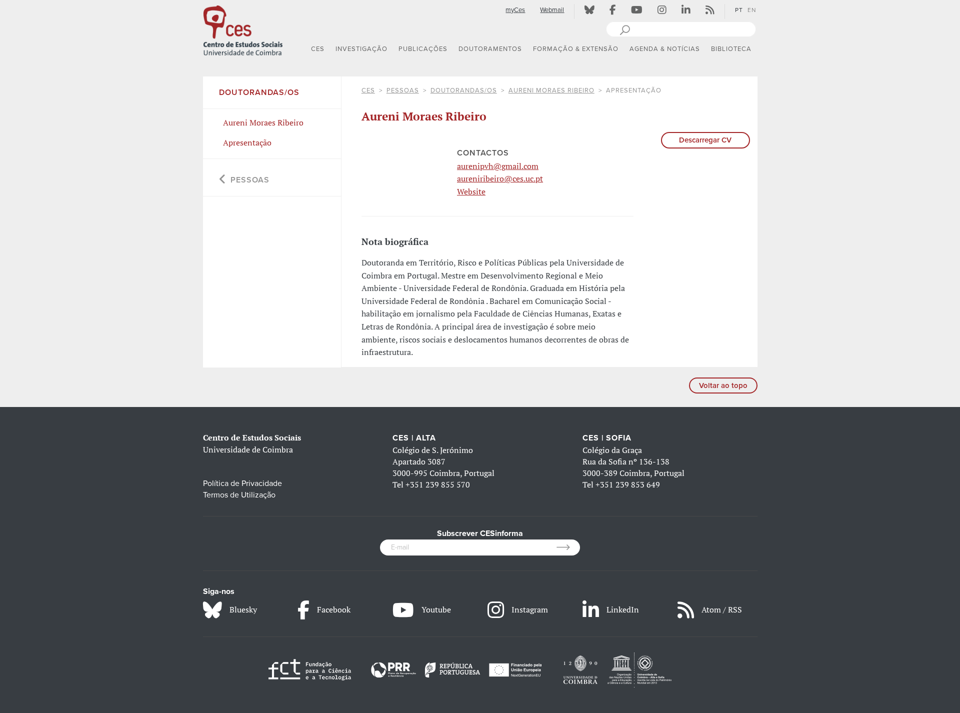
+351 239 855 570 (438, 484)
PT (739, 10)
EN (752, 10)
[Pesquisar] (624, 29)
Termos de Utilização (239, 495)
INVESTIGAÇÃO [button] (362, 49)
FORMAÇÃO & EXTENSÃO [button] (575, 49)
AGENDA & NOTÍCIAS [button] (665, 49)
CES (368, 90)
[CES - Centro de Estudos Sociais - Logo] (243, 29)
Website (471, 191)
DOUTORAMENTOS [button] (490, 49)
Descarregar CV (705, 140)
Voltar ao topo (723, 385)
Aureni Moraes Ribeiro (551, 90)
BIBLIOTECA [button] (731, 49)
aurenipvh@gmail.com (497, 166)
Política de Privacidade (242, 483)
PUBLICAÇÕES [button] (423, 49)
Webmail (552, 10)
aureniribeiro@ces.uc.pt (500, 178)
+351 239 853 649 (628, 484)
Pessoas (402, 90)
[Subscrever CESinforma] (568, 548)
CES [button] (317, 49)
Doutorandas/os (463, 90)
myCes (515, 10)
